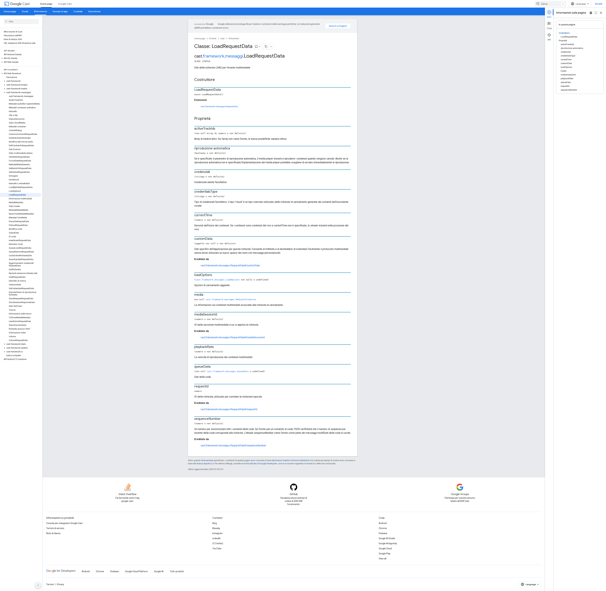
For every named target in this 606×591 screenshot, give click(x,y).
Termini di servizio (55, 528)
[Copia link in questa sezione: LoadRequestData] (224, 90)
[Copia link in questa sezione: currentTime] (215, 215)
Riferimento (40, 11)
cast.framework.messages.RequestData (219, 106)
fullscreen (596, 13)
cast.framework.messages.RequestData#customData (230, 265)
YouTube (216, 548)
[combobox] (550, 4)
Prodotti (212, 38)
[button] (20, 58)
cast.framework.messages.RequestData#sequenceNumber (233, 445)
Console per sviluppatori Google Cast (64, 523)
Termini (50, 584)
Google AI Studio (387, 538)
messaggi (234, 56)
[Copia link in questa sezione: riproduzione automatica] (233, 148)
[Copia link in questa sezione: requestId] (211, 387)
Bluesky (216, 528)
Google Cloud (385, 548)
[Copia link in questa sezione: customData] (215, 239)
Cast (26, 4)
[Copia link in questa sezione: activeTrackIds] (218, 129)
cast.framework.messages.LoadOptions (218, 280)
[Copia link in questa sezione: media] (206, 295)
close (601, 13)
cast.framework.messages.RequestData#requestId (229, 409)
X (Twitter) (217, 543)
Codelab (78, 11)
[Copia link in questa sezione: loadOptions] (215, 275)
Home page (46, 3)
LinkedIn (216, 538)
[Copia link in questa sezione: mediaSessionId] (220, 315)
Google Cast (65, 3)
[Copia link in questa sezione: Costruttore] (218, 80)
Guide (25, 11)
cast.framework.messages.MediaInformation (231, 299)
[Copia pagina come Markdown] (266, 46)
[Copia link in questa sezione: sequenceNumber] (224, 419)
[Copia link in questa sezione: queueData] (214, 367)
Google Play (384, 553)
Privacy (60, 584)
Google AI (158, 571)
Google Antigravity (388, 543)
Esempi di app (60, 11)
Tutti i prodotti (177, 571)
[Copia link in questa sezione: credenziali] (213, 172)
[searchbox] (21, 21)
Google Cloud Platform (136, 571)
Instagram (217, 533)
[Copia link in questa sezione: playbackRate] (217, 347)
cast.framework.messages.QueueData (228, 371)
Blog (214, 523)
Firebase (383, 533)
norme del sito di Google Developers (260, 463)
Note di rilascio (53, 533)
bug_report (591, 13)
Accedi (598, 4)
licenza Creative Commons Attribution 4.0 (294, 460)
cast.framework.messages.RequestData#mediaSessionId (233, 337)
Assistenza (94, 11)
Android (383, 523)
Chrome (383, 528)
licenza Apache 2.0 (205, 463)
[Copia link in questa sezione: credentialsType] (220, 192)
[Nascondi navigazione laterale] (38, 585)
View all (382, 558)
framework (213, 56)
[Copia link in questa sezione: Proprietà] (213, 119)
